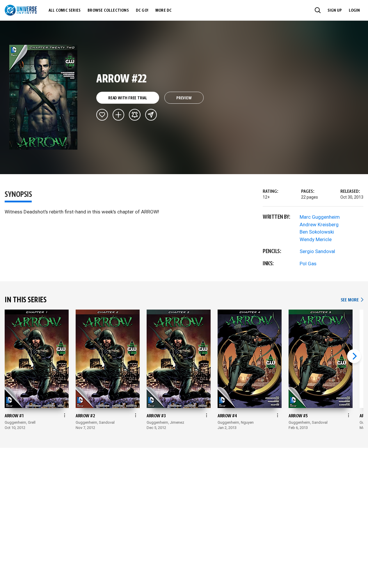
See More (352, 300)
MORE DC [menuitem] (163, 10)
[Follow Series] (135, 115)
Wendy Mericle (316, 239)
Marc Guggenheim (320, 217)
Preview (184, 98)
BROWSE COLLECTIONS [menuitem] (108, 10)
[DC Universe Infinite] (21, 10)
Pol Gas (308, 263)
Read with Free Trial (127, 98)
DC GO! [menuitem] (142, 10)
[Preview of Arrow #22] (43, 97)
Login (354, 10)
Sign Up (335, 10)
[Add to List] (118, 115)
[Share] (151, 115)
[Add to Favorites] (102, 115)
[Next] (354, 356)
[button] (317, 10)
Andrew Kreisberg (319, 224)
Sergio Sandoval (317, 251)
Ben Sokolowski (317, 232)
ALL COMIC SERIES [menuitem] (65, 10)
